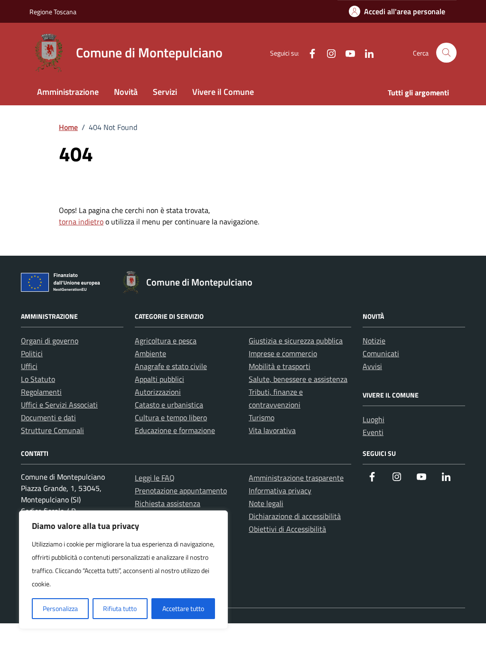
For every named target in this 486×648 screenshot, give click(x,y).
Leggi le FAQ (155, 477)
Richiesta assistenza (167, 503)
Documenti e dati (48, 417)
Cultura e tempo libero (171, 417)
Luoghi (373, 419)
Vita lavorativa (272, 430)
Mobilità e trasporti (279, 366)
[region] (123, 569)
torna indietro (81, 221)
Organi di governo (49, 340)
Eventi (373, 432)
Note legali (266, 503)
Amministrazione (68, 91)
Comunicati (381, 353)
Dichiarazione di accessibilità (295, 516)
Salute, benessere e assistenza (298, 379)
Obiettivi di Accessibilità (287, 529)
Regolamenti (41, 392)
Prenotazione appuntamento (181, 490)
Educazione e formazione (175, 430)
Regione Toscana (52, 12)
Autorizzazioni (158, 392)
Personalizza (60, 608)
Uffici (29, 366)
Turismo (261, 417)
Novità (126, 91)
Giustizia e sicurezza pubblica (296, 340)
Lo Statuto (38, 379)
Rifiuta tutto (120, 608)
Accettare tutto (183, 608)
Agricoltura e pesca (165, 340)
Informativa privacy (280, 490)
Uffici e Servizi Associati (59, 404)
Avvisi (372, 366)
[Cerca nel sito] (446, 53)
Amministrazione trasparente (296, 477)
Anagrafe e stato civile (171, 366)
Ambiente (150, 353)
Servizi (165, 91)
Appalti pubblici (159, 379)
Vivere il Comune (223, 91)
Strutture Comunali (52, 430)
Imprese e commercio (283, 353)
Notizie (374, 340)
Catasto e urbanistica (169, 404)
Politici (32, 353)
